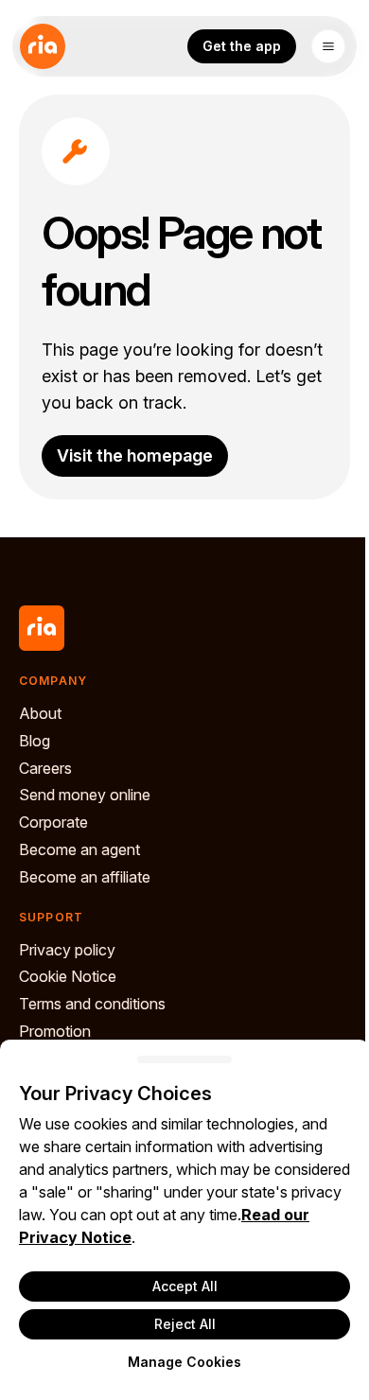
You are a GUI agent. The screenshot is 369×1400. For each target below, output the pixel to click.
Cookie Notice (67, 976)
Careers (45, 768)
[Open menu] (328, 46)
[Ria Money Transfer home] (42, 46)
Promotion (55, 1031)
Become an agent (79, 849)
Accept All (185, 1286)
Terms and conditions (92, 1003)
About (40, 713)
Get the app (241, 46)
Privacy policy (67, 949)
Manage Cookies (184, 1362)
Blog (34, 740)
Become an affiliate (84, 876)
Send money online (84, 794)
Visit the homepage (135, 455)
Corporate (53, 822)
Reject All (185, 1324)
